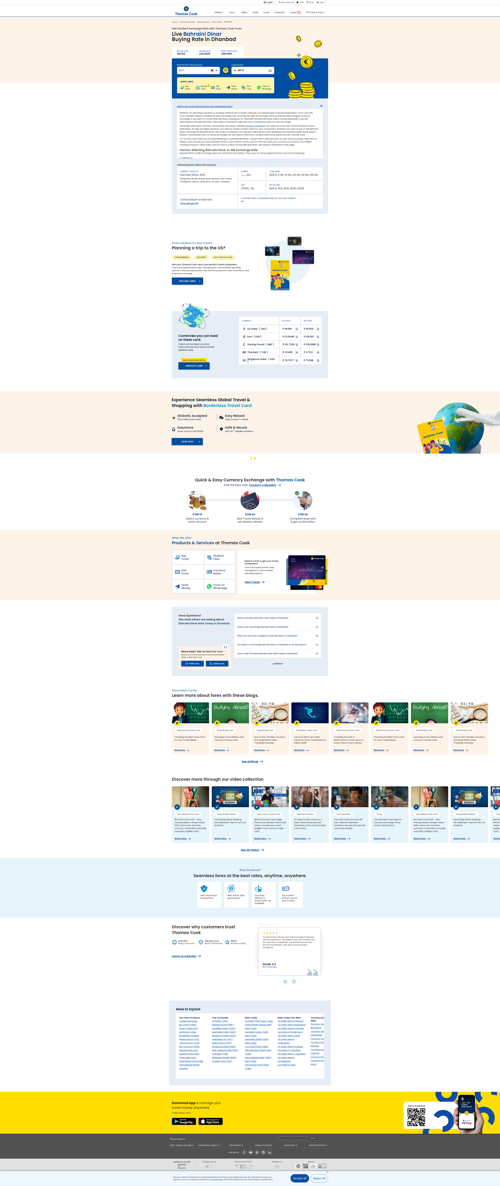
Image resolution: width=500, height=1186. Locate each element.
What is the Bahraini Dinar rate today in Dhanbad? (262, 618)
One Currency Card (189, 1043)
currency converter (255, 125)
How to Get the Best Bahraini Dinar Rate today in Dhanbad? (267, 653)
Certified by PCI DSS (181, 1161)
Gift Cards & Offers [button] (315, 12)
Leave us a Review (184, 956)
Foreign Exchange (188, 1021)
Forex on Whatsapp (220, 586)
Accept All (299, 1178)
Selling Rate (205, 51)
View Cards (252, 582)
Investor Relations (317, 1145)
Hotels (255, 12)
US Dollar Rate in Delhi (289, 1035)
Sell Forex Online (187, 1032)
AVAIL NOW (187, 441)
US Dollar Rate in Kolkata (290, 1046)
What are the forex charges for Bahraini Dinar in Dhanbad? (267, 636)
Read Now (179, 750)
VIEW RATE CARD (194, 365)
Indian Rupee (237, 65)
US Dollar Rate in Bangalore (292, 1024)
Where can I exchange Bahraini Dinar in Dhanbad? (262, 627)
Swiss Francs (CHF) (222, 1043)
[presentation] (285, 981)
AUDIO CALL (218, 663)
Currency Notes (219, 572)
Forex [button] (232, 12)
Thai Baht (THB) (220, 1053)
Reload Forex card (188, 1050)
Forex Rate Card (187, 1057)
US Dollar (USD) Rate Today (259, 1021)
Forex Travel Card (188, 1028)
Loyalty (295, 12)
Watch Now (180, 838)
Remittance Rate (229, 51)
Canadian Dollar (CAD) (223, 1028)
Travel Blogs (290, 1145)
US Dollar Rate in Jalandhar (291, 1053)
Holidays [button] (219, 12)
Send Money (186, 586)
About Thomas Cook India (181, 1145)
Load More (278, 663)
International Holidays (208, 1145)
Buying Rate (182, 51)
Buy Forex (185, 557)
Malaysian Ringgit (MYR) (224, 1057)
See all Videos (250, 850)
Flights (244, 12)
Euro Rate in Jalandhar (289, 1050)
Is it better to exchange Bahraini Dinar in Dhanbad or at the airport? (272, 644)
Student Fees (218, 557)
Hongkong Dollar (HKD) (224, 1046)
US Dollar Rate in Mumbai (290, 1021)
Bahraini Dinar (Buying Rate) (189, 65)
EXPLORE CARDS (187, 281)
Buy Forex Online (187, 1024)
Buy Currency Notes (189, 1046)
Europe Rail (279, 12)
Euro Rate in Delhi (286, 1064)
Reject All (319, 1178)
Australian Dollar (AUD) (224, 1032)
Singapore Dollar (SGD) (224, 1035)
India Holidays (235, 1145)
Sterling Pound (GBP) (222, 1024)
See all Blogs (250, 761)
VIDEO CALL (194, 663)
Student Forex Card (189, 1053)
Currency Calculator (262, 485)
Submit (313, 1138)
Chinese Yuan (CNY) (222, 1061)
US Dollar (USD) (220, 1021)
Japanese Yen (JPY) (222, 1039)
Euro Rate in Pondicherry (290, 1032)
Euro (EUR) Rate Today (256, 1046)
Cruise (266, 12)
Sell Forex (185, 572)
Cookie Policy (217, 1179)
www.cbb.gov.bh (189, 203)
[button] (251, 458)
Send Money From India (191, 1061)
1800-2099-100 (178, 1139)
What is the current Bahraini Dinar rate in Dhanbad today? (205, 106)
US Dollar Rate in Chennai (291, 1028)
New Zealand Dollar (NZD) (225, 1050)
